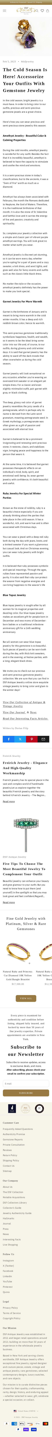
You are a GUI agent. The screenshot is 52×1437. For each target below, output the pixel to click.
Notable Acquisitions (14, 1197)
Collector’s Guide (12, 1208)
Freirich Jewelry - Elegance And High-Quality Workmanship (25, 768)
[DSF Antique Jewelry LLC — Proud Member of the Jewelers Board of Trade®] (39, 1108)
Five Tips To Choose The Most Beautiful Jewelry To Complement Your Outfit (24, 869)
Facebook (8, 1271)
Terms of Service (12, 1313)
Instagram (8, 1260)
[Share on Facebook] (8, 739)
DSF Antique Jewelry (14, 857)
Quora (6, 1292)
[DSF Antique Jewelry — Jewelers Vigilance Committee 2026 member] (25, 1108)
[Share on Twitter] (20, 739)
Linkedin (7, 1276)
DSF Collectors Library (15, 1202)
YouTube (7, 1281)
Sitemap (7, 1171)
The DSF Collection (13, 1192)
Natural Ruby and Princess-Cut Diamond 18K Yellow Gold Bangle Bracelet (18, 975)
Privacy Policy (10, 1307)
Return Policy (10, 1155)
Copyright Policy (11, 1318)
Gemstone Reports (13, 1139)
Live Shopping (10, 1244)
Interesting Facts (12, 1239)
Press (6, 1229)
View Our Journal (14, 712)
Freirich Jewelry (12, 756)
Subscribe (26, 1093)
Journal (7, 1223)
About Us (8, 1187)
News (33, 712)
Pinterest (7, 1287)
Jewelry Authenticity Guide (17, 1213)
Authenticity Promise (14, 1134)
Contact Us (8, 1165)
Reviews (7, 1150)
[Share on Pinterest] (32, 739)
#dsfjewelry (27, 61)
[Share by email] (43, 739)
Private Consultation (14, 1144)
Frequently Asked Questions (18, 1129)
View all (26, 998)
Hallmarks (8, 1218)
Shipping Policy (11, 1160)
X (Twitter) (8, 1265)
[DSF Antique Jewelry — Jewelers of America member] (12, 1108)
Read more (9, 801)
